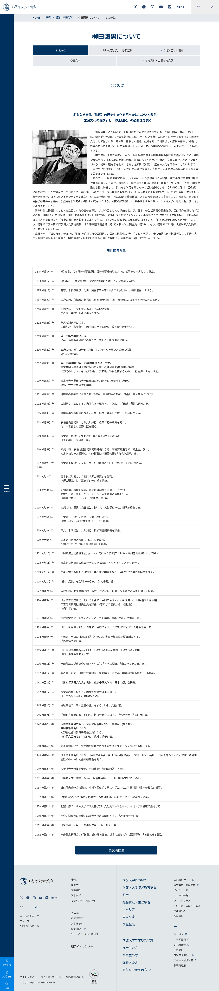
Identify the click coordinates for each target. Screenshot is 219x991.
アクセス (24, 921)
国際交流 (129, 916)
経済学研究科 (78, 918)
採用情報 (178, 916)
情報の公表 (180, 911)
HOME (36, 17)
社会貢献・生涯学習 (136, 902)
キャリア (129, 909)
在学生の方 (130, 947)
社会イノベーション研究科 (84, 933)
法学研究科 (76, 928)
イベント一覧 (181, 890)
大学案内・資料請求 (184, 885)
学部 (74, 880)
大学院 (75, 913)
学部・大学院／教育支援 (139, 887)
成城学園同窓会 (182, 955)
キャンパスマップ (29, 916)
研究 (48, 17)
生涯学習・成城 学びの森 (187, 905)
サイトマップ (27, 976)
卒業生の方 (130, 955)
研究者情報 (180, 944)
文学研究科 (76, 923)
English (178, 950)
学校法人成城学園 (183, 960)
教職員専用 (180, 965)
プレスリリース (182, 900)
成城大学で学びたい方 (138, 940)
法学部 (74, 895)
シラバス (178, 934)
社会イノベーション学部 (83, 900)
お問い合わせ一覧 (29, 926)
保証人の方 (130, 962)
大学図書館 (180, 939)
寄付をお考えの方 (135, 969)
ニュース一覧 (181, 895)
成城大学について (135, 880)
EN (212, 7)
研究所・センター (82, 946)
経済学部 (75, 885)
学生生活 (129, 924)
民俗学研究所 (64, 17)
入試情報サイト (182, 879)
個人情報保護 (73, 976)
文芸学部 (75, 890)
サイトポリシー (49, 976)
